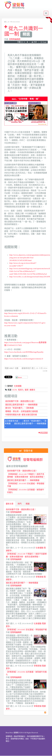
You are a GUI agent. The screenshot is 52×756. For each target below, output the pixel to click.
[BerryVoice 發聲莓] (15, 4)
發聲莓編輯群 (14, 39)
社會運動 (18, 386)
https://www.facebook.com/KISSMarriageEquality (24, 352)
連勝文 (32, 390)
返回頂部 (44, 433)
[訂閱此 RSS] (45, 712)
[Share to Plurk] (22, 377)
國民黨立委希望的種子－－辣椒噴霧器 (21, 405)
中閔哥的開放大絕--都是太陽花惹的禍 (21, 415)
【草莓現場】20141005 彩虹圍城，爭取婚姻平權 (26, 630)
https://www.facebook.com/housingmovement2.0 (23, 359)
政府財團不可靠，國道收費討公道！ (20, 401)
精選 (28, 504)
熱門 (19, 504)
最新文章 (9, 504)
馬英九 (21, 390)
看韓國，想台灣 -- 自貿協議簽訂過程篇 (21, 411)
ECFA (14, 390)
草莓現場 (39, 577)
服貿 (27, 390)
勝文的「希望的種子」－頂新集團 (19, 408)
